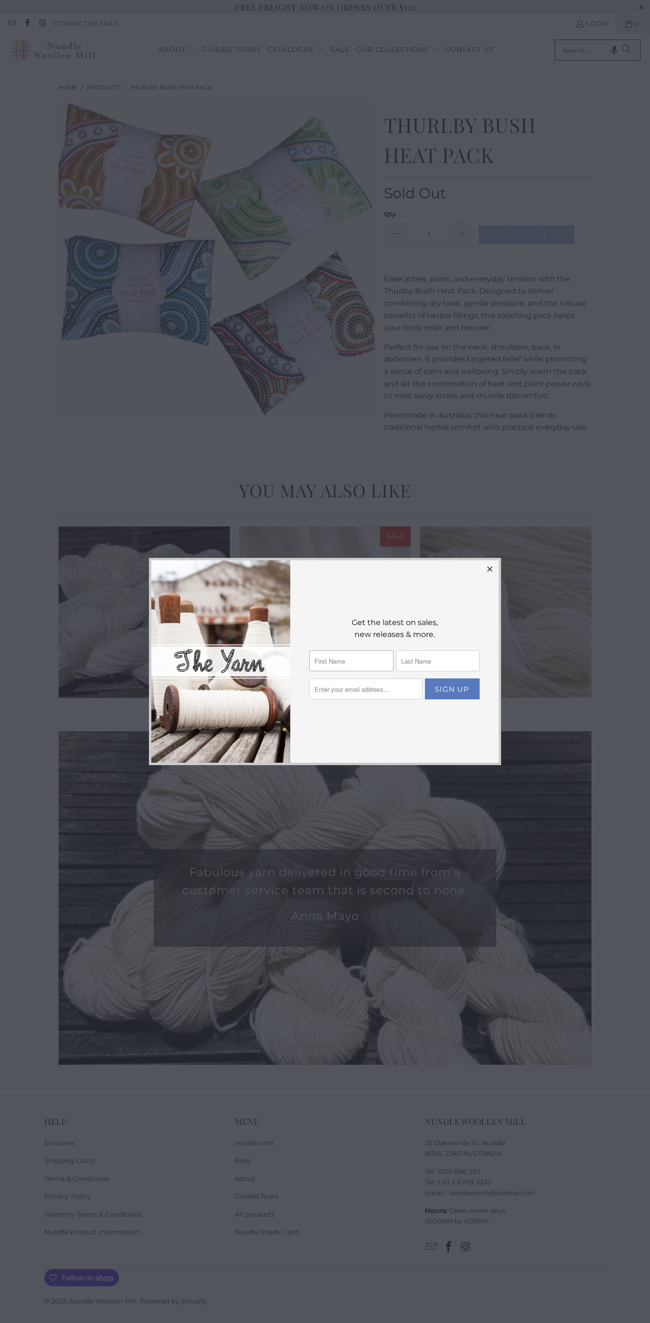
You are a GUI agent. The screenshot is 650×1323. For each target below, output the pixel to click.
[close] (490, 568)
